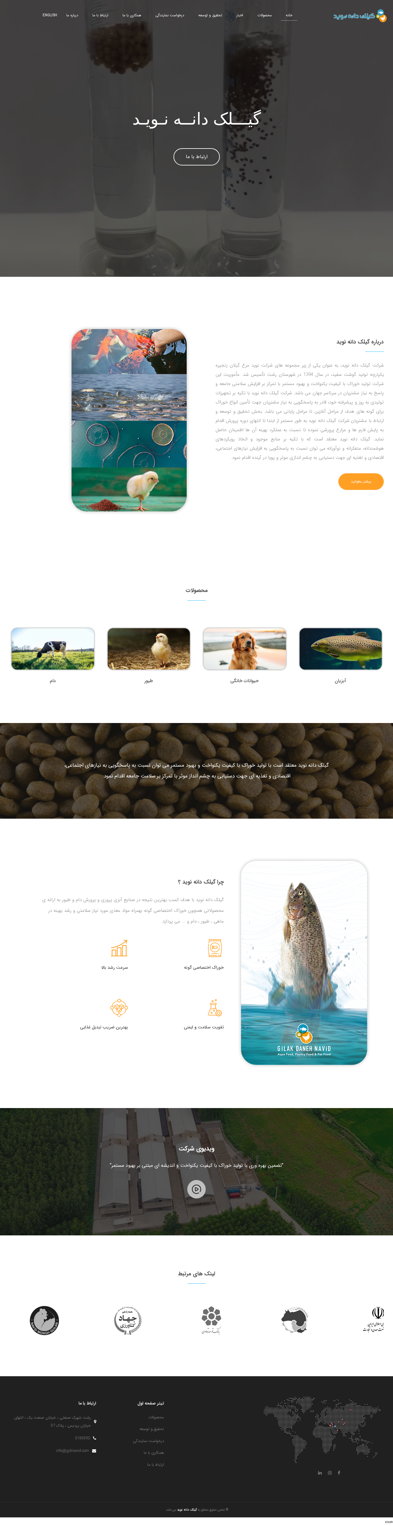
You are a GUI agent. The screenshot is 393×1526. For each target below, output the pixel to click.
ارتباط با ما (100, 15)
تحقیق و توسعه (210, 15)
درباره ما (72, 15)
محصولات (264, 15)
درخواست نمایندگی (169, 15)
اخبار (239, 15)
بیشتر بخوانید (361, 481)
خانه (289, 15)
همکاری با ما (132, 15)
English (50, 15)
